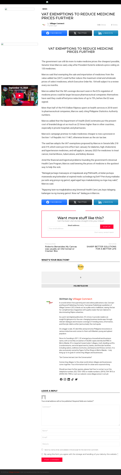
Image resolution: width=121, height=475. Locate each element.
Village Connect (14, 472)
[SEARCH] (119, 2)
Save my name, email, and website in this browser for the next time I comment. (72, 450)
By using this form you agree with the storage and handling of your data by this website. (81, 454)
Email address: (73, 225)
